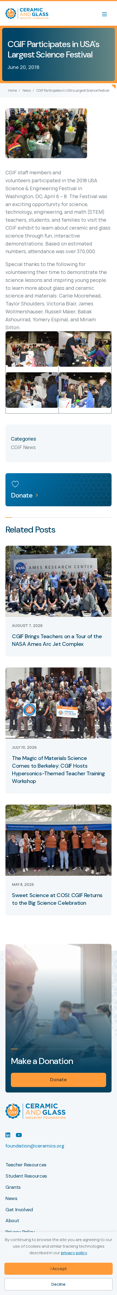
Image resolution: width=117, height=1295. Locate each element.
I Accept (59, 1268)
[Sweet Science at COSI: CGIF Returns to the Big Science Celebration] (58, 839)
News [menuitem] (11, 1198)
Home (12, 90)
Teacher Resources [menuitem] (26, 1165)
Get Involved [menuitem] (19, 1210)
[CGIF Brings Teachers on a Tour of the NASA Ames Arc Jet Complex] (58, 580)
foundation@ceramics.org (34, 1146)
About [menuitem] (12, 1221)
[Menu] (107, 13)
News (27, 90)
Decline (58, 1284)
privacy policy (74, 1253)
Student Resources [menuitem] (26, 1176)
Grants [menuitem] (13, 1187)
